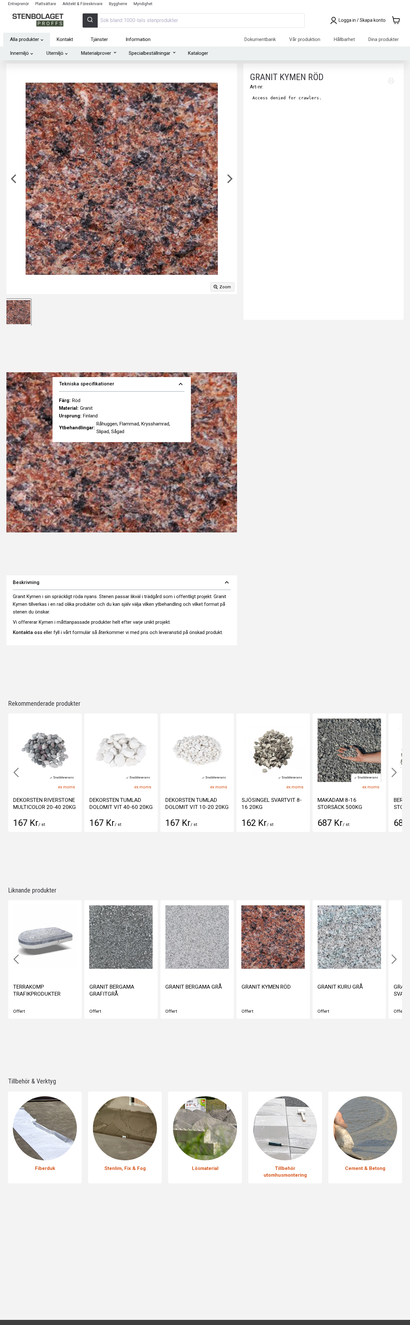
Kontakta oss (27, 632)
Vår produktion (304, 39)
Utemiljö (54, 53)
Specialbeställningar (149, 53)
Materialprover (96, 53)
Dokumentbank (260, 39)
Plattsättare (45, 4)
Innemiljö (19, 53)
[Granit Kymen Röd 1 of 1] (18, 312)
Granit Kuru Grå (340, 986)
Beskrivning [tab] (122, 582)
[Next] (229, 178)
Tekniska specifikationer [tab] (121, 384)
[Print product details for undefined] (391, 80)
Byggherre (118, 4)
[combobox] (193, 20)
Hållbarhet (344, 39)
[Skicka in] (90, 20)
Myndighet (143, 4)
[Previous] (14, 178)
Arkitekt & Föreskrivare (82, 4)
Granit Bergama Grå (193, 986)
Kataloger (198, 53)
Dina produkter (383, 39)
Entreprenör (18, 4)
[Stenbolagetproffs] (39, 20)
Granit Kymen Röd (266, 986)
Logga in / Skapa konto (362, 20)
